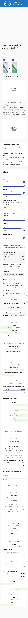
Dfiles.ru (17, 3)
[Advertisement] (14, 23)
